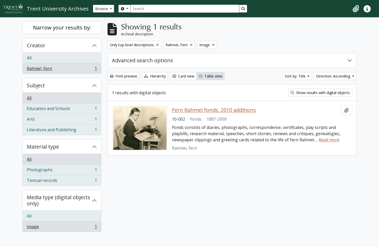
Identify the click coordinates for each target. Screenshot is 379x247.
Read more (329, 140)
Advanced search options (142, 60)
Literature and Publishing (62, 131)
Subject (36, 85)
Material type (43, 146)
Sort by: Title (296, 76)
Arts (62, 120)
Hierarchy (157, 76)
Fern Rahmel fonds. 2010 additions (214, 110)
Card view (185, 76)
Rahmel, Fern (62, 70)
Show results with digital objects (322, 92)
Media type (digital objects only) (58, 200)
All (29, 58)
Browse (102, 8)
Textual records (62, 181)
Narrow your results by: (62, 27)
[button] (355, 8)
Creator (36, 45)
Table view (212, 76)
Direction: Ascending (333, 76)
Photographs (62, 171)
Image (62, 228)
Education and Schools (62, 110)
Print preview (125, 76)
